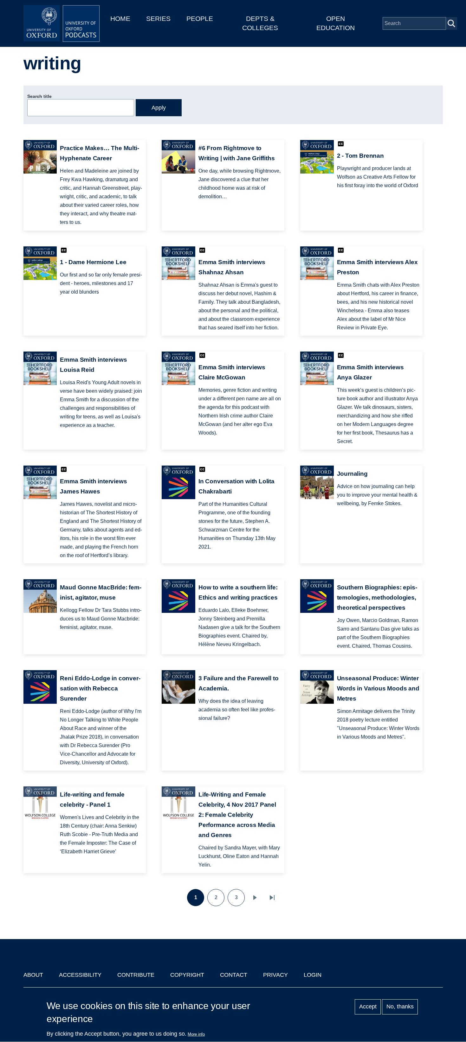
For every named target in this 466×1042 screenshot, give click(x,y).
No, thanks (400, 1007)
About (33, 975)
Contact (233, 975)
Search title (39, 96)
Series (158, 18)
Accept (368, 1007)
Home (120, 18)
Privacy (275, 975)
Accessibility (80, 975)
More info (196, 1034)
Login (312, 975)
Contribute (135, 975)
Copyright (187, 975)
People (199, 18)
